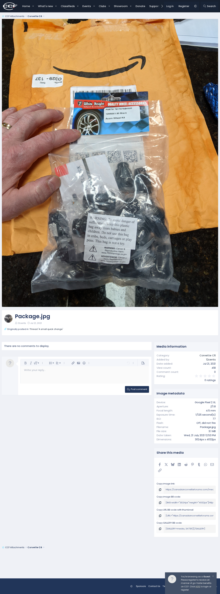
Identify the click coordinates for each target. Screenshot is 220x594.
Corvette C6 (208, 355)
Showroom (121, 6)
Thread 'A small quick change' (46, 329)
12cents (22, 323)
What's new (45, 6)
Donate (140, 6)
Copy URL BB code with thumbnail (175, 509)
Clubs (102, 6)
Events (86, 6)
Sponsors (141, 586)
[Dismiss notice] (212, 576)
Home (26, 6)
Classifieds (68, 6)
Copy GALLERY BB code (169, 522)
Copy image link (166, 483)
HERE (197, 586)
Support (154, 6)
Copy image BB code (168, 496)
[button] (33, 6)
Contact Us (154, 586)
